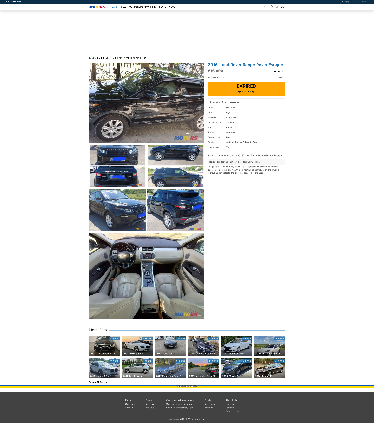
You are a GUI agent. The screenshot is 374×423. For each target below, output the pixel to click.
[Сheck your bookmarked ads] (277, 7)
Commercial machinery (142, 7)
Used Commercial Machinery (180, 404)
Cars (114, 7)
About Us (231, 400)
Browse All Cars (97, 382)
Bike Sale (149, 407)
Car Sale (129, 407)
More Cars (98, 330)
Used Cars (130, 404)
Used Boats (209, 404)
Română (345, 2)
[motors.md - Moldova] (173, 419)
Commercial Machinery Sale (179, 407)
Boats (162, 7)
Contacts (230, 407)
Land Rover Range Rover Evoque (130, 58)
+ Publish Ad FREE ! (14, 2)
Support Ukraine (187, 386)
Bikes (123, 7)
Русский (355, 2)
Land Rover (103, 58)
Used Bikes (150, 404)
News (172, 7)
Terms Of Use (232, 411)
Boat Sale (208, 407)
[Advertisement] (187, 34)
